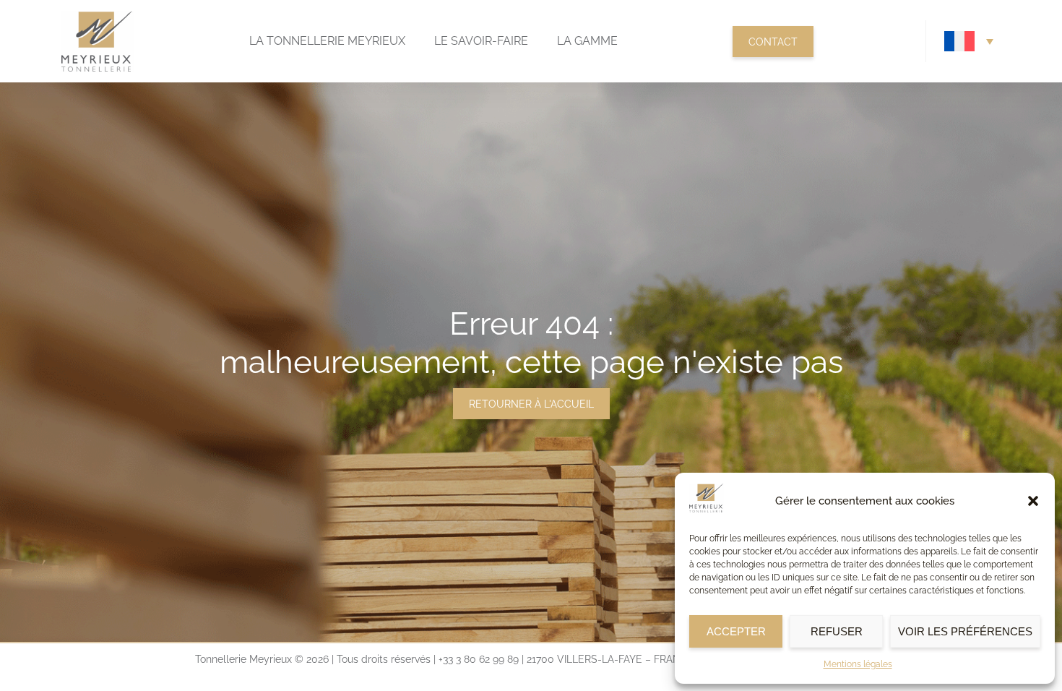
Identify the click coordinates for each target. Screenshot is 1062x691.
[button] (1033, 501)
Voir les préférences (965, 631)
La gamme (587, 41)
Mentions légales (858, 664)
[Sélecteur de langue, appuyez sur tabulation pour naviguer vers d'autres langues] (969, 41)
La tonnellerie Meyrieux (327, 41)
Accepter (736, 631)
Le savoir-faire (481, 41)
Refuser (837, 631)
